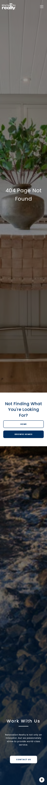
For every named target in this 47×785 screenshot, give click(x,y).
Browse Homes (23, 434)
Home (23, 424)
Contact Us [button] (23, 759)
